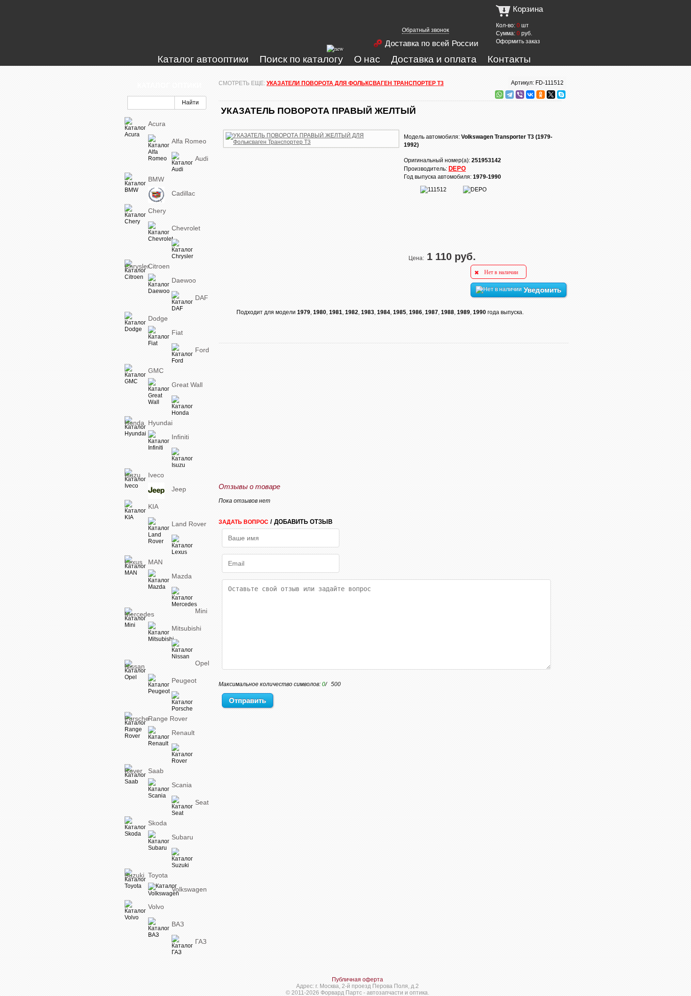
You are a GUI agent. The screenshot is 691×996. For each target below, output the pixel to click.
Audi (201, 158)
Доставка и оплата (434, 58)
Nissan (135, 666)
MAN (155, 562)
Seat (202, 802)
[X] (551, 94)
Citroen (159, 266)
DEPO (457, 168)
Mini (201, 611)
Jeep (179, 489)
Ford (202, 350)
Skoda (157, 823)
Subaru (182, 837)
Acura (156, 123)
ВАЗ (178, 924)
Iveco (156, 475)
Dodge (158, 318)
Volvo (156, 906)
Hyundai (160, 423)
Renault (183, 732)
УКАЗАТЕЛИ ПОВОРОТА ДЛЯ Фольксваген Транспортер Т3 (355, 83)
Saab (156, 771)
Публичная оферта (357, 979)
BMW (156, 179)
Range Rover (168, 718)
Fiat (177, 332)
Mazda (182, 576)
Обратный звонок (425, 30)
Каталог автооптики (203, 58)
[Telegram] (509, 94)
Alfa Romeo (189, 141)
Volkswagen (189, 889)
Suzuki (134, 875)
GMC (156, 370)
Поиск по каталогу (301, 58)
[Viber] (520, 94)
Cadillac (183, 193)
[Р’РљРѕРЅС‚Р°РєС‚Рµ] (530, 94)
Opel (202, 663)
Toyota (158, 875)
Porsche (137, 718)
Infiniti (180, 437)
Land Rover (189, 524)
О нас (367, 58)
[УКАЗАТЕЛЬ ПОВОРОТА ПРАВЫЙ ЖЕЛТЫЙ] (311, 128)
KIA (153, 506)
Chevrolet (186, 228)
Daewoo (184, 280)
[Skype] (561, 94)
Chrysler (137, 266)
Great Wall (187, 384)
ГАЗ (200, 941)
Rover (133, 771)
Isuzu (133, 475)
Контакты (509, 58)
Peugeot (184, 680)
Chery (157, 210)
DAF (201, 297)
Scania (182, 785)
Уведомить (541, 290)
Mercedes (139, 614)
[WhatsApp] (499, 94)
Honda (134, 423)
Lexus (133, 562)
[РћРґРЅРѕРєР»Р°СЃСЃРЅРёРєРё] (540, 94)
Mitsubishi (186, 628)
